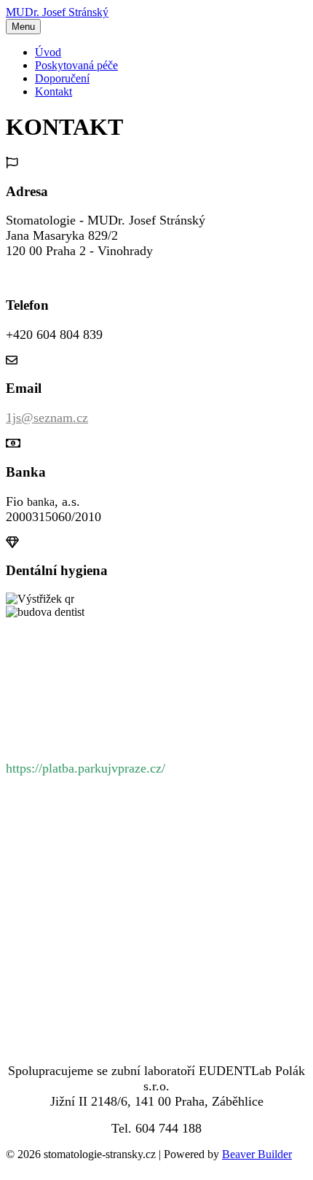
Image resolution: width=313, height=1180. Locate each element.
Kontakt (53, 91)
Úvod (48, 52)
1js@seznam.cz (47, 417)
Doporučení (62, 78)
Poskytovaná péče (76, 65)
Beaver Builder (257, 1154)
